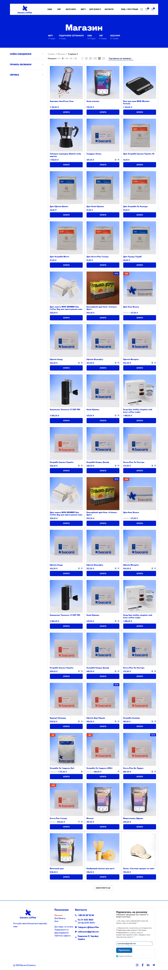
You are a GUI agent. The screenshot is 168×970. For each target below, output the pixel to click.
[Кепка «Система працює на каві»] (139, 849)
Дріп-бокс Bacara (131, 307)
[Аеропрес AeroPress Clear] (66, 82)
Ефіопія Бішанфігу (95, 359)
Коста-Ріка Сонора (58, 818)
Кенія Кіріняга (93, 409)
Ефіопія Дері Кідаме (96, 718)
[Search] (141, 9)
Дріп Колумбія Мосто (59, 257)
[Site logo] (25, 9)
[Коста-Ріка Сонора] (66, 799)
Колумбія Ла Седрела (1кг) (62, 768)
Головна (51, 54)
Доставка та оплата (63, 926)
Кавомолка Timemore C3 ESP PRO (65, 409)
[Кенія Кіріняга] (103, 390)
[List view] (82, 58)
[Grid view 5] (90, 58)
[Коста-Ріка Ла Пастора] (139, 443)
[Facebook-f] (142, 965)
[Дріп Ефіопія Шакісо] (66, 187)
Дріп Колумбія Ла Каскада (135, 206)
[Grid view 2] (86, 58)
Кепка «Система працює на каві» (138, 868)
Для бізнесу (59, 918)
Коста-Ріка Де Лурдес (133, 768)
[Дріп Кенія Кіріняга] (103, 187)
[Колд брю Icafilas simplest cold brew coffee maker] (139, 390)
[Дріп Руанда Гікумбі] (139, 237)
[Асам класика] (103, 82)
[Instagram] (137, 965)
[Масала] (103, 799)
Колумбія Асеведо (131, 718)
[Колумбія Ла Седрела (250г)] (103, 749)
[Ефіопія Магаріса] (139, 340)
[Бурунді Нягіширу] (66, 699)
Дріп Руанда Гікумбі (132, 257)
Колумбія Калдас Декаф (98, 462)
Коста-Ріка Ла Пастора (133, 462)
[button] (103, 112)
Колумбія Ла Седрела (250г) (99, 768)
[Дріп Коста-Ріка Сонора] (103, 237)
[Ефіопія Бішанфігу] (103, 340)
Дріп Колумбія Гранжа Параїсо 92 (138, 154)
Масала (90, 818)
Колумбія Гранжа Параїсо (61, 462)
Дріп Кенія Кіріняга (95, 206)
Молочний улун (57, 868)
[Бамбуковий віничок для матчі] (103, 849)
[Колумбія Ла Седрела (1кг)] (66, 749)
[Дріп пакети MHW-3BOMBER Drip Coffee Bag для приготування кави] (66, 288)
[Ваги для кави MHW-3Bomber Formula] (139, 82)
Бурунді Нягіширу (58, 718)
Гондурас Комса (94, 154)
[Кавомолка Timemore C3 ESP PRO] (66, 390)
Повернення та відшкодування (61, 931)
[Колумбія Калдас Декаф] (103, 443)
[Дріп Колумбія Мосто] (66, 237)
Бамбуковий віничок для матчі (100, 868)
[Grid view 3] (99, 58)
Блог (56, 921)
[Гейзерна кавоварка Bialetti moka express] (66, 135)
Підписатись (124, 950)
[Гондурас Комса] (103, 135)
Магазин (61, 54)
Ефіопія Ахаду (56, 359)
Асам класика (93, 101)
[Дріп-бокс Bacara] (139, 288)
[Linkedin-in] (148, 965)
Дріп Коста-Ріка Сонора (98, 257)
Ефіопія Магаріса (131, 359)
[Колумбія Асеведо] (139, 699)
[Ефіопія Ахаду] (66, 340)
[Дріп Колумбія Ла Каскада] (139, 187)
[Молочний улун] (66, 849)
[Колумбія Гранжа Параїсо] (66, 443)
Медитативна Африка (133, 818)
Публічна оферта (62, 935)
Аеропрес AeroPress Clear (62, 101)
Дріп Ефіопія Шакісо (59, 206)
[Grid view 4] (103, 58)
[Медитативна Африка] (139, 799)
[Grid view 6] (95, 58)
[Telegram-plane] (153, 965)
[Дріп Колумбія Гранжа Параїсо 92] (139, 135)
